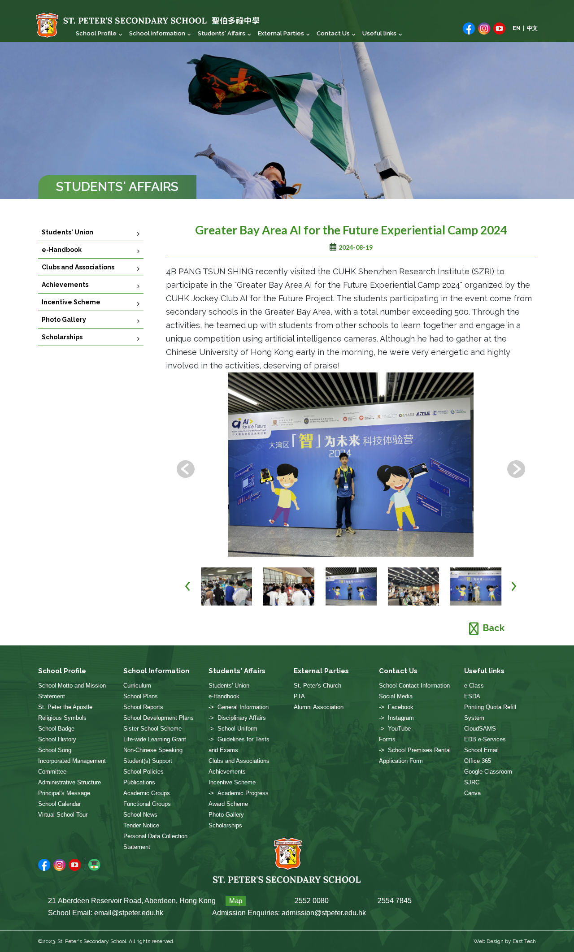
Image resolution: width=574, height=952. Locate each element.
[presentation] (186, 469)
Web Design (489, 941)
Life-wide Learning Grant (154, 739)
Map (235, 900)
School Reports (143, 707)
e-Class (474, 685)
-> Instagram (396, 717)
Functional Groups (147, 804)
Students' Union (67, 232)
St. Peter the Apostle (65, 707)
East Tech (524, 941)
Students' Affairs (221, 33)
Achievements (65, 284)
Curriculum (137, 685)
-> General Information (239, 707)
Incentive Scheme (71, 302)
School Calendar (59, 804)
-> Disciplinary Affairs (237, 717)
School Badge (56, 728)
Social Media (396, 696)
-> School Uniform (233, 728)
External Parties (281, 33)
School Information (157, 33)
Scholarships (62, 337)
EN (517, 28)
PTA (299, 696)
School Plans (140, 696)
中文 (532, 28)
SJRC (471, 782)
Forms (387, 739)
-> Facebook (396, 707)
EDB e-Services (485, 739)
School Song (54, 750)
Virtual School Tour (62, 814)
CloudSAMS (480, 728)
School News (140, 814)
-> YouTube (395, 728)
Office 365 (477, 760)
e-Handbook (62, 249)
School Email (481, 750)
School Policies (143, 771)
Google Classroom (488, 771)
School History (57, 739)
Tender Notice (141, 825)
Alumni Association (319, 707)
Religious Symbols (62, 717)
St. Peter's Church (317, 685)
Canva (472, 793)
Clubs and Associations (78, 267)
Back (493, 628)
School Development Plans (158, 717)
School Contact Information (414, 685)
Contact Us (333, 33)
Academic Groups (146, 793)
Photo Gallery (64, 319)
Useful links (379, 33)
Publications (139, 782)
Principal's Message (64, 793)
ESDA (472, 696)
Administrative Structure (69, 782)
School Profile (96, 33)
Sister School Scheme (152, 728)
